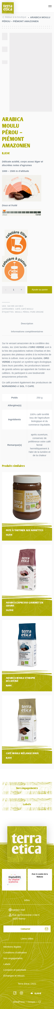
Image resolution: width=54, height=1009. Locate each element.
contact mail (18, 910)
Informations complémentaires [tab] (27, 331)
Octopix (32, 1002)
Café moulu (27, 309)
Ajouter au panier (40, 290)
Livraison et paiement (14, 970)
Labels (27, 804)
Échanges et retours (14, 975)
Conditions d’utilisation (15, 952)
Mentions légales (12, 946)
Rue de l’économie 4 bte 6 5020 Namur (26, 917)
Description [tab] (27, 323)
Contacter (25, 929)
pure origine (37, 312)
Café (17, 309)
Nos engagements (27, 788)
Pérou (26, 312)
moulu (18, 312)
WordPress (19, 1002)
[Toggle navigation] (50, 6)
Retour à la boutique (15, 17)
